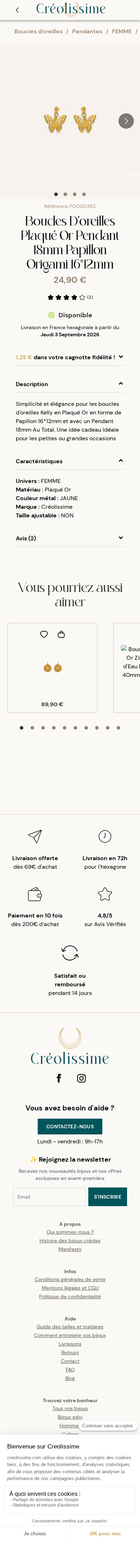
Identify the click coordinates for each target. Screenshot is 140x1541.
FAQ (70, 1369)
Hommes (70, 1425)
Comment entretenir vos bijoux (70, 1335)
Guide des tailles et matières (70, 1326)
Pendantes (87, 31)
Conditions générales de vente (70, 1279)
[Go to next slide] (126, 121)
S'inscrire (108, 1197)
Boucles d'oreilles (38, 31)
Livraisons (70, 1344)
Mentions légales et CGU (70, 1288)
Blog (70, 1378)
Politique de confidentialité (70, 1296)
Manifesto (70, 1249)
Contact (70, 1361)
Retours (70, 1352)
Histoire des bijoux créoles (70, 1240)
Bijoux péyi (70, 1417)
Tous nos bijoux (70, 1408)
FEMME (122, 31)
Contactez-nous (70, 1126)
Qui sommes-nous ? (70, 1232)
